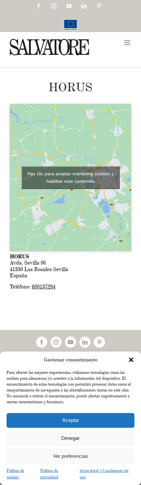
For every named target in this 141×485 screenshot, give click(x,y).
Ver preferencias (70, 456)
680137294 (43, 287)
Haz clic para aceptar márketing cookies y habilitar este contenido (70, 177)
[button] (131, 359)
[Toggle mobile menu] (127, 42)
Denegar (70, 438)
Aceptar (70, 420)
